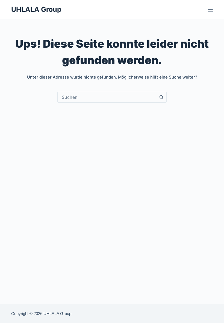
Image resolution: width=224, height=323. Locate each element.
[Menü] (210, 9)
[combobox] (107, 97)
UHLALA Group (36, 9)
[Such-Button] (161, 97)
